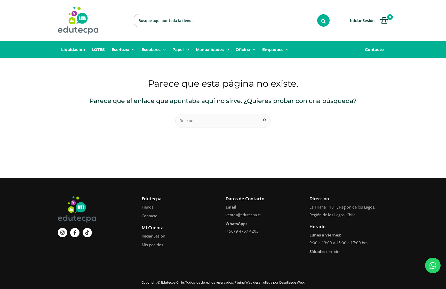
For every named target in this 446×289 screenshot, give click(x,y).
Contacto (374, 49)
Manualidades (210, 49)
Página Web (243, 282)
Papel (178, 49)
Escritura (120, 49)
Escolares (151, 49)
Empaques (272, 49)
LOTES (98, 49)
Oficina (243, 49)
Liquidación (73, 49)
